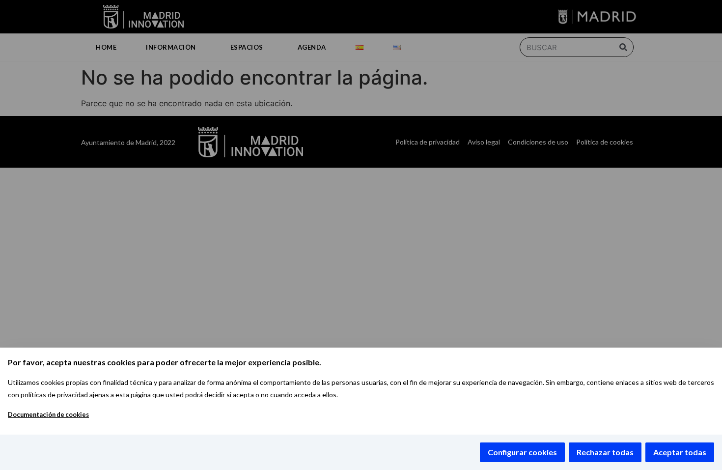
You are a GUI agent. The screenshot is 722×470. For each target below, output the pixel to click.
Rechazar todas (605, 452)
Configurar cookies (522, 452)
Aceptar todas (679, 452)
